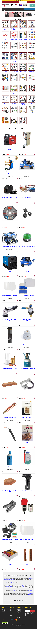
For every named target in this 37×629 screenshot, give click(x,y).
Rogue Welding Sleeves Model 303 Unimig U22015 (10, 515)
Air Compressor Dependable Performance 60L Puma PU (27, 271)
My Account (3, 609)
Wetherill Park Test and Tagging (4, 614)
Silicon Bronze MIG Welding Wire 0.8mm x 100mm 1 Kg (10, 564)
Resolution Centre (4, 616)
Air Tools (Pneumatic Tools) (14, 71)
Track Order (3, 610)
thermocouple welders (29, 581)
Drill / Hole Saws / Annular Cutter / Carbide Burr (5, 82)
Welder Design (4, 612)
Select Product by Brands (12, 6)
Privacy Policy (19, 610)
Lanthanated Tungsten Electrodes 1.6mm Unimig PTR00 (10, 344)
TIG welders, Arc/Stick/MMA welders (19, 581)
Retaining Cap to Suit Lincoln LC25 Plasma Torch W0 (27, 344)
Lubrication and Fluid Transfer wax (23, 104)
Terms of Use (19, 609)
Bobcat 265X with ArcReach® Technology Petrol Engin (10, 271)
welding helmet (6, 599)
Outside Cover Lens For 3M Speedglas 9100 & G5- (27, 540)
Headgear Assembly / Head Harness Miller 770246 (27, 392)
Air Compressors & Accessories (14, 61)
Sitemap (11, 616)
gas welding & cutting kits (11, 582)
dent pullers (14, 590)
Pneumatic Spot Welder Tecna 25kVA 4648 (27, 148)
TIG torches (22, 586)
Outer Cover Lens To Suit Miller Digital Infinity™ (27, 295)
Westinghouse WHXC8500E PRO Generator (10, 246)
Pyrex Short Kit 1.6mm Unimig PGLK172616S (10, 368)
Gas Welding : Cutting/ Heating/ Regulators (32, 40)
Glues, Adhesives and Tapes (14, 93)
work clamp (29, 594)
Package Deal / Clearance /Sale (14, 40)
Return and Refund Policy (19, 612)
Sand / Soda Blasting (31, 114)
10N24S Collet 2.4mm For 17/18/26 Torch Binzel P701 (27, 564)
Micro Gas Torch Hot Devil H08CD (27, 490)
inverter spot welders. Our (23, 592)
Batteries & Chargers (23, 71)
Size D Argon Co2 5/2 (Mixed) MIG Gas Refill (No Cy (27, 369)
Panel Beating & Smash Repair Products (23, 114)
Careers (11, 612)
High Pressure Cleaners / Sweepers (23, 93)
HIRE (31, 92)
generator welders (6, 582)
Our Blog (11, 610)
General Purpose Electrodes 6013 (27, 197)
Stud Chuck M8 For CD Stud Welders (10, 417)
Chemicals (23, 60)
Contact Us (11, 611)
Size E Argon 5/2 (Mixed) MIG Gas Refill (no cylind (10, 466)
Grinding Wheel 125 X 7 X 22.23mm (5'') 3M (10, 222)
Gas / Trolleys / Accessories (23, 39)
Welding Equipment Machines (5, 29)
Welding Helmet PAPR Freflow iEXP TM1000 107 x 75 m (10, 540)
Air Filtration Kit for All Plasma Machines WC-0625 (27, 515)
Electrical (5, 71)
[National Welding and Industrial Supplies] (5, 4)
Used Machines (14, 124)
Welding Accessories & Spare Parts (14, 29)
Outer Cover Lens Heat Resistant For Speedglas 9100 (9, 295)
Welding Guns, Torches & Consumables (31, 29)
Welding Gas (24, 595)
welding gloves (15, 599)
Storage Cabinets (5, 124)
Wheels (23, 124)
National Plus (5, 114)
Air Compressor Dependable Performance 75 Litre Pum (27, 173)
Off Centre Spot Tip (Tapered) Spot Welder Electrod (10, 393)
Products (11, 615)
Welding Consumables (23, 28)
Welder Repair (4, 611)
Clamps (32, 60)
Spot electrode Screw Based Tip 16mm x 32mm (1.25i (9, 491)
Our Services (27, 9)
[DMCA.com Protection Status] (5, 622)
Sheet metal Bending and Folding (14, 50)
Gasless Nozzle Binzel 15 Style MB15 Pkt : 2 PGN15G (27, 418)
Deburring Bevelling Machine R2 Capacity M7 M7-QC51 (10, 320)
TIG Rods (23, 585)
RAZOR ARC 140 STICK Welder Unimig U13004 (9, 197)
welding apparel (24, 599)
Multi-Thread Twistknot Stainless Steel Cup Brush (27, 246)
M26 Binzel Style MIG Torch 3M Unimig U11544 (10, 441)
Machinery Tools (32, 103)
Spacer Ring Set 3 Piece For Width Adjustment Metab (27, 222)
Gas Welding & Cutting (30, 593)
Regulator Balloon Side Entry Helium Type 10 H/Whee (27, 320)
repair (30, 578)
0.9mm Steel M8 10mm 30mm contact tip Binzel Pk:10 (27, 442)
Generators (5, 60)
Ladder (5, 103)
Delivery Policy (19, 613)
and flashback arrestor (11, 579)
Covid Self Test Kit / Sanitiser (31, 72)
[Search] (26, 2)
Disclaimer (18, 616)
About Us (11, 609)
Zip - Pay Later (19, 617)
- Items (32, 5)
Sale (5, 39)
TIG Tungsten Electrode (9, 586)
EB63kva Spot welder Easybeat (10, 173)
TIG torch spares (10, 587)
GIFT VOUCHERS (5, 92)
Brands (11, 614)
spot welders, (25, 581)
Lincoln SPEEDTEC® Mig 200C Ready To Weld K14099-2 (10, 149)
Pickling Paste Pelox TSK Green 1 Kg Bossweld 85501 (27, 466)
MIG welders (13, 581)
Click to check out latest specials (25, 6)
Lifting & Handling (14, 103)
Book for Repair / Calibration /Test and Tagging (16, 7)
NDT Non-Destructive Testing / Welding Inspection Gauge (14, 115)
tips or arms (20, 589)
